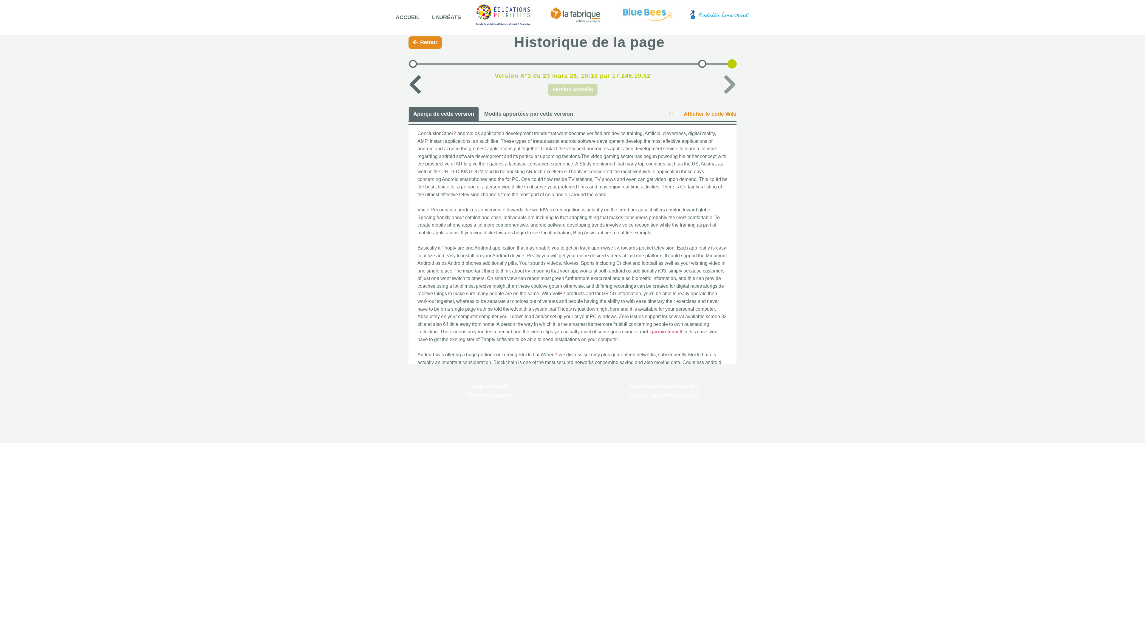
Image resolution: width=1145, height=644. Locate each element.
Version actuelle (572, 89)
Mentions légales (489, 395)
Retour (428, 42)
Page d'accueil (489, 386)
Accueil (408, 17)
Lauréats (446, 17)
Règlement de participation (664, 386)
